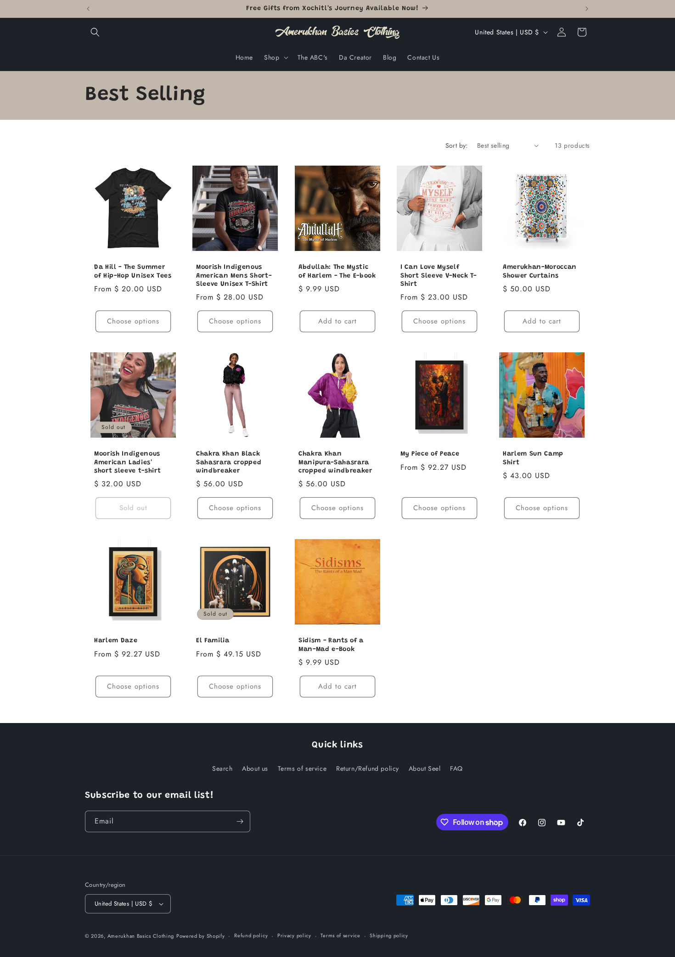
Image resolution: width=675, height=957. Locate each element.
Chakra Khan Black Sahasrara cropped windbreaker (228, 462)
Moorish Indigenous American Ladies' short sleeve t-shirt (127, 462)
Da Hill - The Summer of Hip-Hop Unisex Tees (133, 271)
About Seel (425, 768)
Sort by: (456, 145)
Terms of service (302, 768)
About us (255, 768)
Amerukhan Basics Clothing (140, 936)
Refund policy (251, 935)
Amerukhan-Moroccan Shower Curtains (540, 271)
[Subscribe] (240, 821)
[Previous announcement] (88, 8)
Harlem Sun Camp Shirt (533, 458)
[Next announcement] (587, 8)
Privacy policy (294, 935)
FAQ (456, 768)
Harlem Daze (115, 641)
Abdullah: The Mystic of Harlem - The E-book (337, 271)
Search (222, 768)
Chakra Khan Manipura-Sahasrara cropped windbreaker (335, 462)
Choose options (133, 321)
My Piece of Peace (429, 454)
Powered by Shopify (200, 936)
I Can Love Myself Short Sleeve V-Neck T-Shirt (438, 275)
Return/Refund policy (367, 768)
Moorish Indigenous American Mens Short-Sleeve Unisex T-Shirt (233, 275)
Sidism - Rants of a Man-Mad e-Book (331, 645)
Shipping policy (389, 935)
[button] (95, 32)
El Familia (213, 641)
